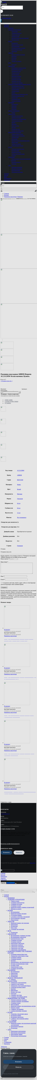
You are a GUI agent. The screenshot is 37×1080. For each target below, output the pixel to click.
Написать (18, 1067)
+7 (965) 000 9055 (6, 18)
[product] (20, 770)
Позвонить (18, 1061)
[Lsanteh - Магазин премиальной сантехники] (3, 2)
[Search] (2, 11)
